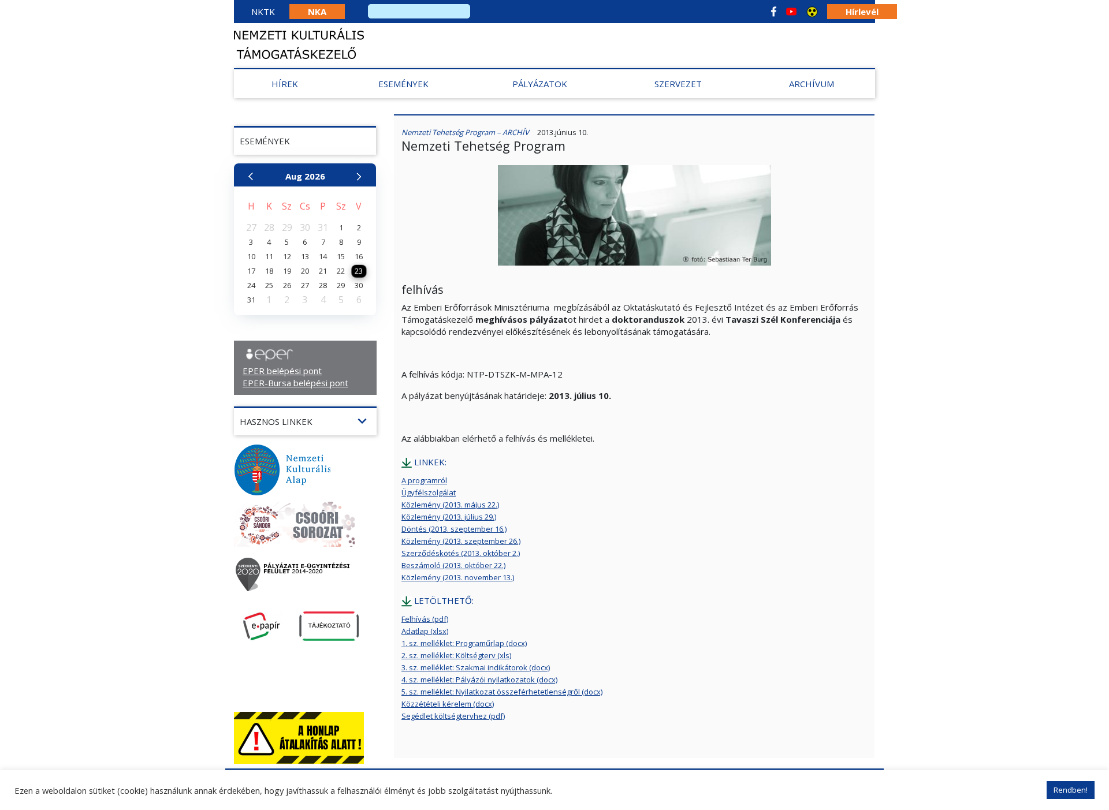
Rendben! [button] (1071, 790)
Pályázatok (539, 83)
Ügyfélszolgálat (428, 492)
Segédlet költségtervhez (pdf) (453, 716)
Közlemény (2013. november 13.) (457, 577)
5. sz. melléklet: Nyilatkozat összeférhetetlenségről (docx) (501, 691)
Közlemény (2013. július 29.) (448, 517)
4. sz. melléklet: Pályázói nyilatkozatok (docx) (479, 679)
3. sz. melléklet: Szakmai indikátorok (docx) (475, 667)
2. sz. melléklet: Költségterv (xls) (456, 655)
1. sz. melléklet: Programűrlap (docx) (464, 643)
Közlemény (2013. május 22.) (450, 504)
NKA (317, 11)
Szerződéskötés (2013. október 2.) (460, 553)
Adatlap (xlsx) (424, 631)
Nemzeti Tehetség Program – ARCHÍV (465, 132)
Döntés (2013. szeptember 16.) (454, 529)
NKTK (263, 11)
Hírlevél (862, 11)
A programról (424, 480)
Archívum (811, 83)
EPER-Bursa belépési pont (295, 383)
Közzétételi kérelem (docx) (447, 704)
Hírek (284, 83)
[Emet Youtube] (791, 12)
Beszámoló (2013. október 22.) (453, 565)
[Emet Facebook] (773, 11)
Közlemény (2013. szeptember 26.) (460, 541)
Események (403, 83)
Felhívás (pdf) (424, 619)
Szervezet (678, 83)
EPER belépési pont (282, 370)
